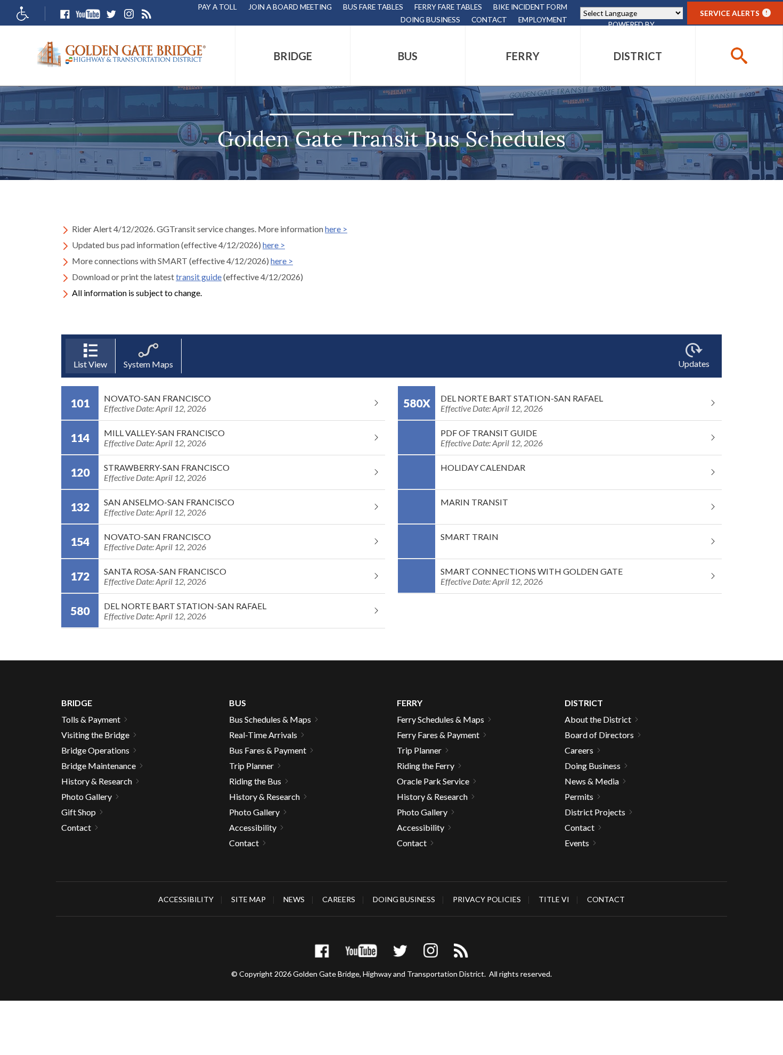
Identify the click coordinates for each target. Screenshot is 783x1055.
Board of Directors (599, 735)
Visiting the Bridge (95, 735)
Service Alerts (734, 13)
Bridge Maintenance (98, 765)
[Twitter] (111, 14)
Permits (579, 796)
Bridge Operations (95, 750)
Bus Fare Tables (373, 6)
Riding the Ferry (425, 765)
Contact (489, 19)
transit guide (199, 277)
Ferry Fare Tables (448, 6)
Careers (579, 750)
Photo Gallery (86, 796)
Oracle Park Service (433, 781)
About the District (598, 719)
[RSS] (146, 14)
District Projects (595, 812)
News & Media (592, 781)
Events (577, 843)
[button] (739, 56)
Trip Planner (251, 765)
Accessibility (252, 827)
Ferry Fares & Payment (438, 735)
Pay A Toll (217, 6)
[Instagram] (128, 14)
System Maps (148, 364)
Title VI (554, 899)
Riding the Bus (255, 781)
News (294, 899)
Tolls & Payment (90, 719)
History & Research (96, 781)
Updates (693, 363)
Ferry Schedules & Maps (440, 719)
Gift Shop (78, 812)
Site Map (248, 899)
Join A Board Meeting (290, 6)
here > (336, 229)
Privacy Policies (487, 899)
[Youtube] (88, 14)
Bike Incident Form (530, 6)
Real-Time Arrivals (263, 735)
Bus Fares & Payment (267, 750)
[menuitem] (292, 56)
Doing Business (430, 19)
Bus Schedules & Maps (270, 719)
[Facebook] (64, 14)
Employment (542, 19)
